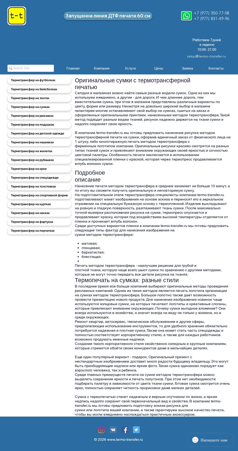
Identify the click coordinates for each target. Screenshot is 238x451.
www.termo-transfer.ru (125, 439)
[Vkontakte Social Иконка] (113, 429)
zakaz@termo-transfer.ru (206, 56)
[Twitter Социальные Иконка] (136, 429)
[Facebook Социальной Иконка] (124, 429)
